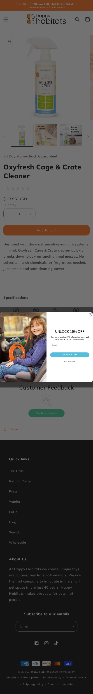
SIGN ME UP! (70, 355)
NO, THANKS (69, 362)
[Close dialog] (90, 314)
